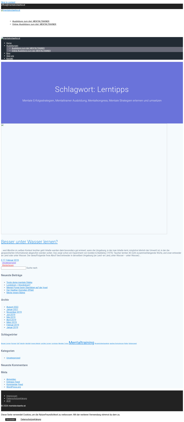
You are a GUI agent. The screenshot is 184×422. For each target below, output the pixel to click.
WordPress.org (13, 387)
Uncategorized (9, 262)
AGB (8, 401)
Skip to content (8, 2)
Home (10, 15)
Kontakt (11, 33)
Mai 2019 (10, 317)
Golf (18, 343)
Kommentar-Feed (14, 384)
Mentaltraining (81, 342)
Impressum (11, 396)
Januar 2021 (12, 309)
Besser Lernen (6, 343)
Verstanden (10, 419)
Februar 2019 (12, 325)
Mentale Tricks (63, 343)
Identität (28, 343)
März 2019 (11, 322)
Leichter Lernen (46, 343)
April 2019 (11, 319)
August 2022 (12, 307)
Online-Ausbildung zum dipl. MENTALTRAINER (34, 24)
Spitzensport (133, 343)
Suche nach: (32, 268)
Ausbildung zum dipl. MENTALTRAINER (30, 21)
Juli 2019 (10, 314)
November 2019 (14, 312)
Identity (22, 343)
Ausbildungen (14, 18)
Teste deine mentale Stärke (19, 282)
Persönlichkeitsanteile (102, 343)
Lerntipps (55, 343)
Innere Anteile (35, 343)
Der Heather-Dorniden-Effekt (20, 290)
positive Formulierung (117, 343)
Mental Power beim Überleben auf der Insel (27, 287)
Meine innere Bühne (15, 292)
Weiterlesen (8, 265)
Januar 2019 (12, 327)
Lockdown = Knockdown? (18, 285)
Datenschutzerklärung (16, 398)
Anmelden (11, 379)
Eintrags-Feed (13, 382)
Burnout (13, 343)
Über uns (12, 30)
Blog (9, 27)
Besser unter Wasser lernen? (29, 241)
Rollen (126, 343)
